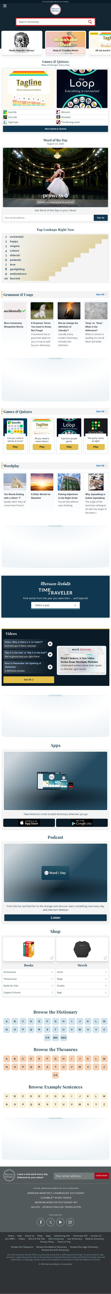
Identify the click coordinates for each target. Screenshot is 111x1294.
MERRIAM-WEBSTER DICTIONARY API (56, 1202)
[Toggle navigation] (5, 6)
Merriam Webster (9, 1175)
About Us (30, 1235)
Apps (49, 1235)
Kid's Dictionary (56, 1238)
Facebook (41, 1222)
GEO (63, 1037)
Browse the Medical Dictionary (52, 1247)
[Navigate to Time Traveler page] (55, 594)
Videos (22, 1238)
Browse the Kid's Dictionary (55, 1250)
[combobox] (55, 605)
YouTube (60, 1222)
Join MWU (10, 1238)
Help (19, 1235)
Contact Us (96, 1235)
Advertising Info (62, 1235)
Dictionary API (80, 1235)
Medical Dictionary (95, 1238)
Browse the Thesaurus (22, 1247)
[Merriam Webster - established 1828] (55, 9)
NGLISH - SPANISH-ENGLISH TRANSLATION (56, 1206)
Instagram (70, 1222)
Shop (40, 1235)
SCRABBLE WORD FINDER (56, 1197)
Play (15, 446)
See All (27, 680)
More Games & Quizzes (55, 128)
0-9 (47, 1037)
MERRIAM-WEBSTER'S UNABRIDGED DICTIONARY (56, 1193)
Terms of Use (64, 1241)
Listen (55, 917)
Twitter (51, 1222)
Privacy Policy (47, 1241)
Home (11, 1235)
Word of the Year (37, 1238)
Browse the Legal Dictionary (84, 1247)
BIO (55, 1037)
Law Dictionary (75, 1238)
